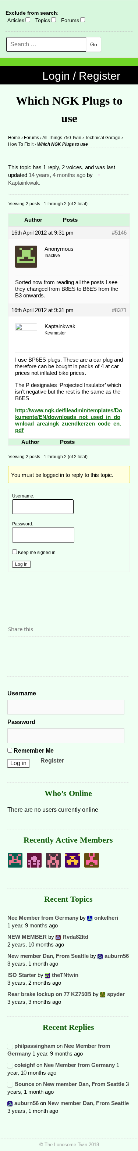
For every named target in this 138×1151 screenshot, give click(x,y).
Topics (42, 20)
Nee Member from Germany (42, 918)
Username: (23, 496)
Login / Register (81, 76)
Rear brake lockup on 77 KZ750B (49, 994)
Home (14, 137)
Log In (21, 564)
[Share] (16, 649)
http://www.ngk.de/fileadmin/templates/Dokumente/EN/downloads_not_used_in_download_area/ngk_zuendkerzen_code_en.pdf (68, 420)
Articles (15, 20)
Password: (22, 523)
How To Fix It (20, 144)
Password (21, 722)
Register (52, 760)
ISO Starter (21, 975)
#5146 (119, 232)
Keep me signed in (37, 552)
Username (21, 693)
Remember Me (33, 751)
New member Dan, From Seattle (48, 956)
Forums (70, 20)
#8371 (119, 310)
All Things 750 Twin (61, 137)
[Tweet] (31, 649)
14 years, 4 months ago (57, 175)
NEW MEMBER (27, 937)
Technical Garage (102, 137)
